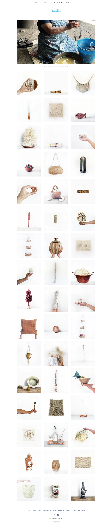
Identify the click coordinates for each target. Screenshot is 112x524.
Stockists (68, 510)
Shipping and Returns (58, 510)
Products (38, 2)
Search (83, 510)
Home (28, 510)
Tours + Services (57, 2)
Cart (75, 2)
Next (92, 42)
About (46, 2)
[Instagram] (58, 515)
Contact (68, 2)
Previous (19, 42)
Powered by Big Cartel (56, 522)
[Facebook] (54, 515)
